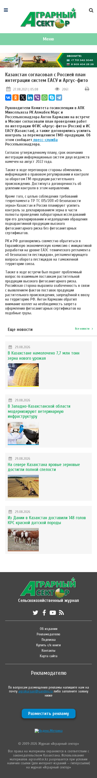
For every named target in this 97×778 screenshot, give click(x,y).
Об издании (48, 629)
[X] (23, 97)
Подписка (49, 639)
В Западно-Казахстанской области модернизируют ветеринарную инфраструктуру (39, 411)
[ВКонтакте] (8, 97)
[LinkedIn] (30, 97)
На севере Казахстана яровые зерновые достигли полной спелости (44, 467)
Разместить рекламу (48, 713)
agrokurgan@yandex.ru (35, 691)
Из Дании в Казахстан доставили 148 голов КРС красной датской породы (47, 520)
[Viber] (37, 97)
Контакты (48, 650)
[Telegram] (59, 97)
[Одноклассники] (15, 97)
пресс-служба (45, 139)
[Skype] (52, 97)
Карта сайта (48, 656)
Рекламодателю (48, 634)
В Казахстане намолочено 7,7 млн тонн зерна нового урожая (43, 355)
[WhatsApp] (44, 97)
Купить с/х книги (48, 645)
